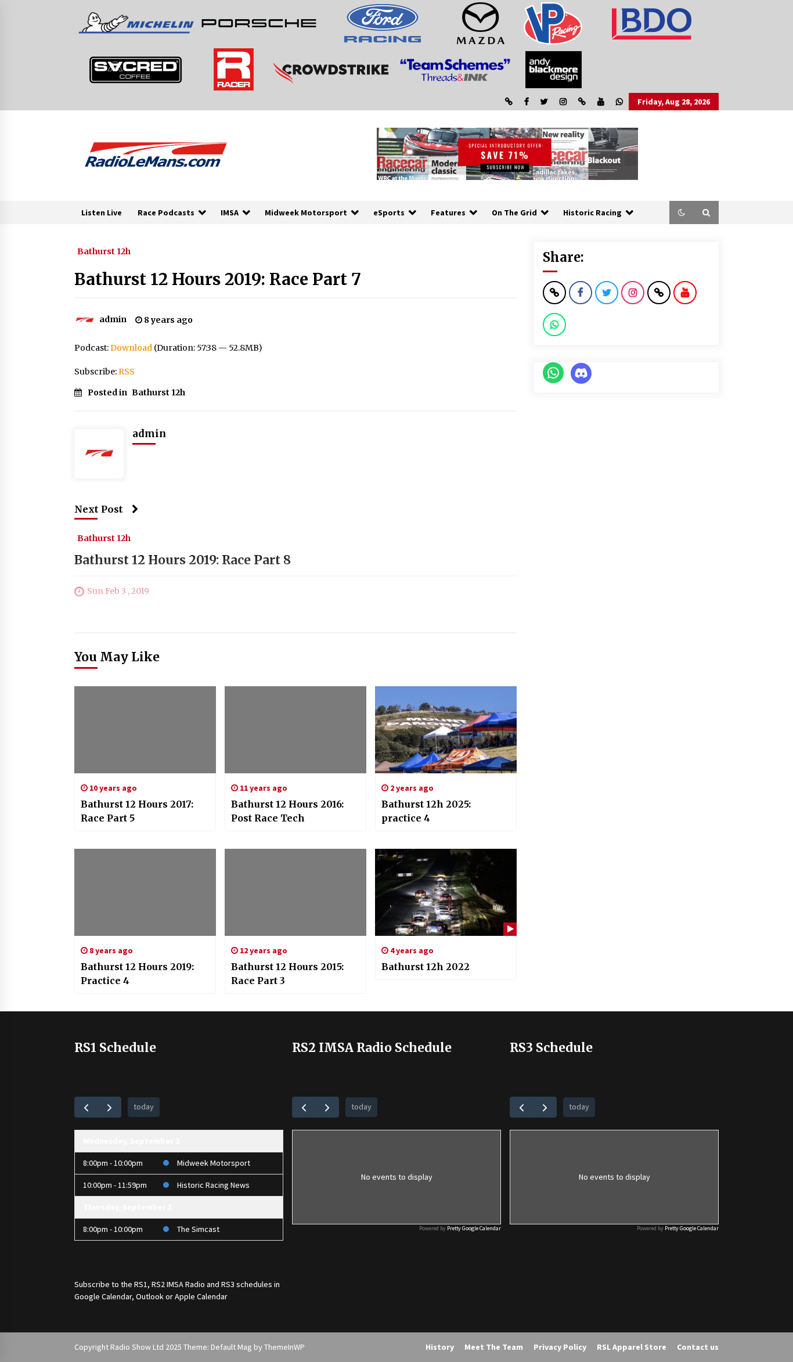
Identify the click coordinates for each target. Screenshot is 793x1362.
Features (448, 212)
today (144, 1106)
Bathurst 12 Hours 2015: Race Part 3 (287, 973)
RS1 (140, 1284)
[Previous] (86, 1107)
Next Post (98, 509)
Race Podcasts (166, 212)
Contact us (698, 1347)
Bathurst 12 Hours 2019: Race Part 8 (182, 560)
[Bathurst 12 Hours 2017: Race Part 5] (145, 729)
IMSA (230, 212)
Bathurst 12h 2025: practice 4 (426, 811)
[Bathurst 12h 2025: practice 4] (446, 729)
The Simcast (198, 1229)
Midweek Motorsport (306, 212)
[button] (681, 212)
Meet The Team (493, 1347)
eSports (389, 212)
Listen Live (101, 212)
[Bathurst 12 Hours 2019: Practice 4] (145, 892)
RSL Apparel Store (631, 1347)
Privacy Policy (560, 1347)
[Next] (109, 1107)
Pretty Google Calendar (474, 1228)
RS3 (228, 1284)
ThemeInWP (284, 1347)
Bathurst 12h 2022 (425, 966)
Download (131, 348)
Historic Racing (592, 212)
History (440, 1347)
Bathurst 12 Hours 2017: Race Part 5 (137, 811)
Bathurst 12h (104, 250)
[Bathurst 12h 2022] (446, 892)
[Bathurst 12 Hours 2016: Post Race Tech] (295, 729)
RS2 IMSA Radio (178, 1284)
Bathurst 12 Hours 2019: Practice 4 (137, 973)
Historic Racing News (213, 1185)
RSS (126, 371)
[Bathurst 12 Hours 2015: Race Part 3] (295, 892)
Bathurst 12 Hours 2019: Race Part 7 (217, 279)
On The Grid (514, 212)
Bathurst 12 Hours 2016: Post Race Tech (287, 811)
